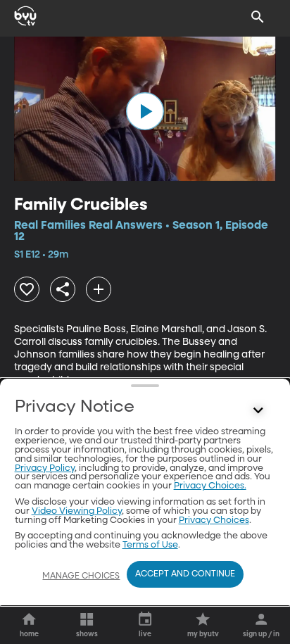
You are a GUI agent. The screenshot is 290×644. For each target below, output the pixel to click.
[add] (98, 289)
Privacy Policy (45, 468)
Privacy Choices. (210, 486)
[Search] (258, 17)
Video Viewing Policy (77, 511)
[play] (145, 111)
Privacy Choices (214, 520)
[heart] (26, 289)
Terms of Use (150, 545)
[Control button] (257, 410)
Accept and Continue (185, 574)
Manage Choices (81, 576)
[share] (62, 289)
